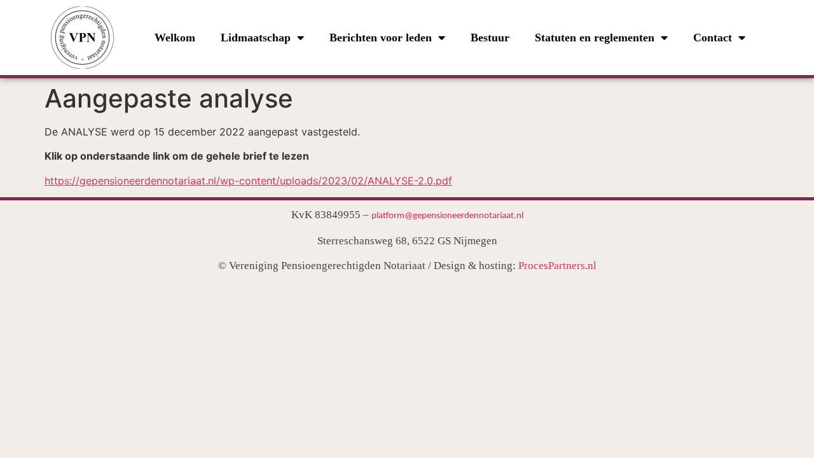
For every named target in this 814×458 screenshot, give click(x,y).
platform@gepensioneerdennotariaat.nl (447, 216)
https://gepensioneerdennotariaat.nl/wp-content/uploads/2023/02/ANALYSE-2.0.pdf (248, 180)
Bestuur (490, 37)
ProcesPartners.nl (557, 266)
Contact (712, 37)
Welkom (175, 37)
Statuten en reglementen (594, 37)
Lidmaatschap (256, 37)
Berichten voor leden (380, 37)
